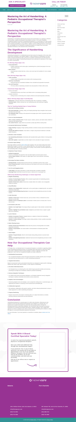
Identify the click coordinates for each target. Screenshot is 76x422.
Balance (59, 29)
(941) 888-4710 (45, 411)
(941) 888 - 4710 (64, 6)
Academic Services (40, 9)
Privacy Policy (50, 419)
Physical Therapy (61, 41)
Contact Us (61, 9)
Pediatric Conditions (18, 9)
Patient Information (51, 9)
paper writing (24, 144)
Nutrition (59, 39)
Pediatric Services (29, 9)
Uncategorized (60, 45)
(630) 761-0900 (14, 411)
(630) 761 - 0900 (54, 6)
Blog (58, 31)
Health (58, 34)
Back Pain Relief (61, 27)
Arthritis (59, 25)
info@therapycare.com (16, 409)
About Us (9, 9)
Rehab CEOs (33, 419)
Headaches (59, 33)
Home (4, 9)
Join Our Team (69, 9)
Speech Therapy (61, 43)
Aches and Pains (61, 24)
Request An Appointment (17, 5)
